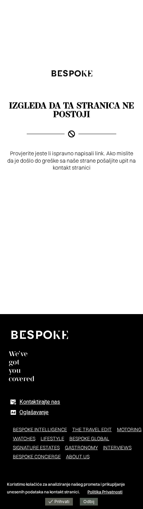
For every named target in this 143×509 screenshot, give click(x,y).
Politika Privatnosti (105, 491)
